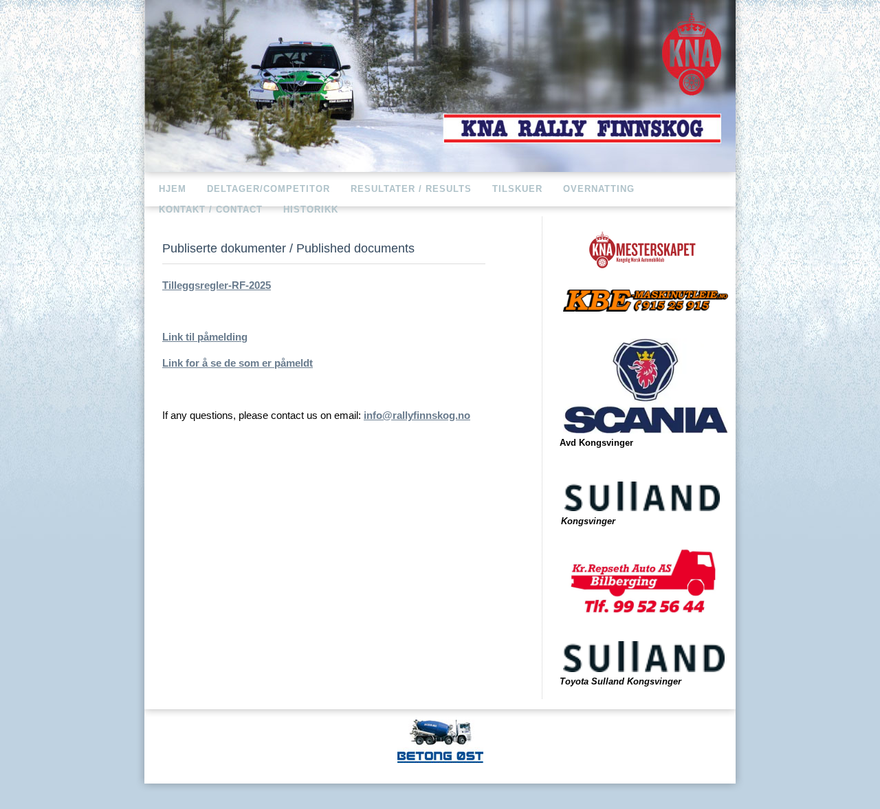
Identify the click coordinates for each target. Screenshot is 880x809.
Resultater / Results (411, 189)
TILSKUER (517, 189)
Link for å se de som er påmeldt (237, 363)
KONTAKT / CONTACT (211, 209)
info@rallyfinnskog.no (417, 415)
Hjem (172, 189)
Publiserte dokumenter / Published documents (288, 248)
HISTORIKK (310, 209)
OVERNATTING (599, 189)
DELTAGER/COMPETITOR (268, 189)
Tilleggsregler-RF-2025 (216, 285)
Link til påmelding (205, 337)
